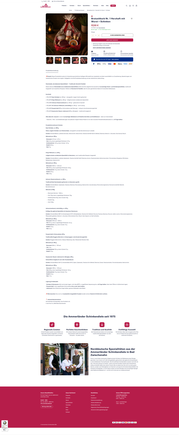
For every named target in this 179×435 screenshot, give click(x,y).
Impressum (93, 397)
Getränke (95, 5)
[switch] (4, 430)
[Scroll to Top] (176, 427)
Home (70, 10)
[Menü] (7, 421)
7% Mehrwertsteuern (79, 10)
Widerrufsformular (95, 405)
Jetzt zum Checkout (112, 40)
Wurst (79, 5)
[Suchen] (126, 5)
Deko (107, 5)
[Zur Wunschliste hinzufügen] (131, 18)
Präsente (64, 5)
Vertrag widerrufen (47, 406)
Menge (93, 32)
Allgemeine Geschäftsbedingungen (100, 407)
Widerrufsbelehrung (96, 402)
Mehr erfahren (115, 59)
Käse (102, 5)
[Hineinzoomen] (84, 16)
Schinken (72, 5)
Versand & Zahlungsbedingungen (99, 409)
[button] (136, 5)
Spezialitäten (86, 5)
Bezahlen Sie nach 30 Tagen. (107, 59)
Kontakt (93, 395)
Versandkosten (101, 27)
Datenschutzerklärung (96, 400)
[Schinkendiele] (46, 6)
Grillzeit (113, 5)
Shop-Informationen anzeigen (102, 47)
